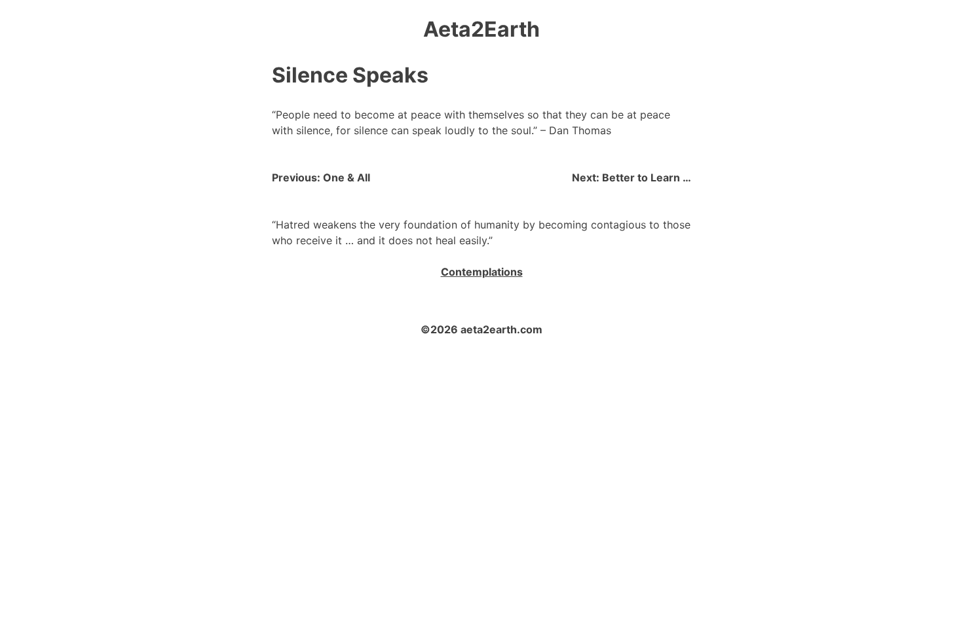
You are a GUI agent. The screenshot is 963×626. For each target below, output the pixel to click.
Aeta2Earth (481, 29)
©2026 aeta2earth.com (481, 329)
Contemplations (482, 271)
